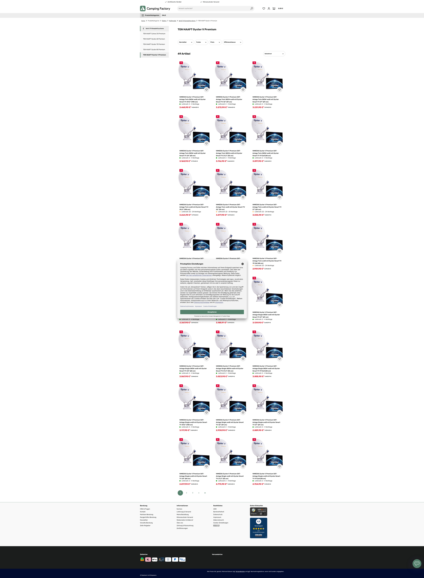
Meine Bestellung (183, 514)
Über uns (180, 523)
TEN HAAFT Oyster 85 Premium (154, 50)
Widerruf (216, 525)
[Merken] (206, 89)
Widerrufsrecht (218, 520)
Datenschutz (217, 514)
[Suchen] (251, 8)
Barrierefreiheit (218, 512)
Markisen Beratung (146, 514)
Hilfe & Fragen (145, 509)
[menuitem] (150, 15)
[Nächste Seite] (199, 493)
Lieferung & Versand (184, 512)
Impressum (217, 517)
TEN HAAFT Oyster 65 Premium (154, 39)
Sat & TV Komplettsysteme (155, 28)
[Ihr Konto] (268, 8)
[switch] (262, 513)
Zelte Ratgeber (145, 525)
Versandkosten (240, 571)
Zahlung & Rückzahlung (185, 525)
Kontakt (142, 512)
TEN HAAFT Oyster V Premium (154, 55)
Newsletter (144, 520)
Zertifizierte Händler (175, 2)
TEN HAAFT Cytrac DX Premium (154, 34)
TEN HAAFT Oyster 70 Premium (154, 44)
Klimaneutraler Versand (211, 2)
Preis (212, 42)
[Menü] (266, 508)
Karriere (179, 509)
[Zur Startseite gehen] (155, 8)
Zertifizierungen (182, 528)
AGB (214, 509)
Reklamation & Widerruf (185, 520)
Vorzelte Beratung (146, 523)
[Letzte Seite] (205, 493)
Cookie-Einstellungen (220, 523)
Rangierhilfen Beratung (148, 517)
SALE (164, 15)
